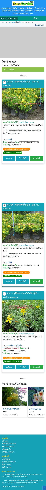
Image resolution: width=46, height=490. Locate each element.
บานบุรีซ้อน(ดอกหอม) (11, 409)
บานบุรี (9, 139)
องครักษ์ (22, 122)
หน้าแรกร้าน (9, 69)
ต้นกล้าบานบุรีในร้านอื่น (14, 383)
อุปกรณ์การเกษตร (9, 462)
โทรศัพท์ (22, 158)
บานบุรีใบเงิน (17, 345)
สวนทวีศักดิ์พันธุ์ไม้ (15, 22)
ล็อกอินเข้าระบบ (8, 446)
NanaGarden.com (9, 18)
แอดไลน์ (36, 158)
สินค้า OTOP (6, 467)
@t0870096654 (15, 145)
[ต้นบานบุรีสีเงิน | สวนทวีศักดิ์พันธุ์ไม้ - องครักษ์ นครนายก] (23, 316)
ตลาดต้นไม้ (6, 459)
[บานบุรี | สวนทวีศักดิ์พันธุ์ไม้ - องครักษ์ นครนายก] (23, 104)
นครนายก (30, 122)
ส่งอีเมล (9, 158)
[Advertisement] (23, 42)
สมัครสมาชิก (6, 449)
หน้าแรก (4, 22)
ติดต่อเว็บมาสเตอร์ (9, 444)
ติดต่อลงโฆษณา (8, 452)
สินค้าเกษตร (6, 464)
